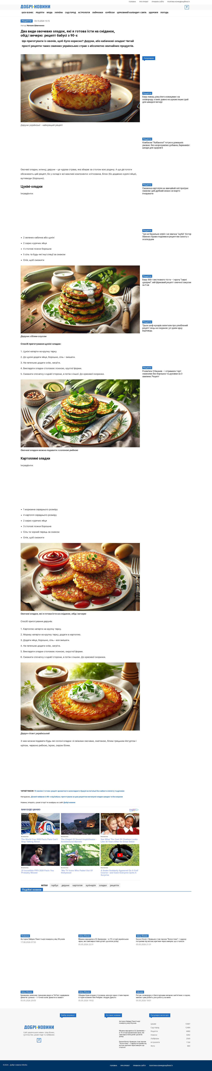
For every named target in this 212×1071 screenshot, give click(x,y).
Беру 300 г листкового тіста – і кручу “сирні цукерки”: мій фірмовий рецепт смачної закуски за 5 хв (166, 282)
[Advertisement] (80, 148)
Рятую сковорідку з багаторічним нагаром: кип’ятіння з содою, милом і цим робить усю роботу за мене (163, 996)
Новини (25, 935)
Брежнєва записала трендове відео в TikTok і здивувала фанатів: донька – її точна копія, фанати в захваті (45, 996)
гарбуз (54, 885)
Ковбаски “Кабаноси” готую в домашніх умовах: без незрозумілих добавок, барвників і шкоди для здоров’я (166, 145)
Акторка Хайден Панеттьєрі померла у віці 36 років (43, 939)
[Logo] (39, 1027)
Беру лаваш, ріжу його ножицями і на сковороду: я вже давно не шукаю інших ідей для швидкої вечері (165, 99)
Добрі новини (69, 802)
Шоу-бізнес (84, 935)
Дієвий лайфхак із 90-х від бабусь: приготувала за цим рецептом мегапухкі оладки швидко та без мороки (77, 797)
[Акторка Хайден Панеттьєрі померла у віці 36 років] (48, 914)
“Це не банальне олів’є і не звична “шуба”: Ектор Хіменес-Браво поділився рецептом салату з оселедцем (166, 237)
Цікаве (140, 992)
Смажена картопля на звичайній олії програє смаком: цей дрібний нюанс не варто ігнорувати (165, 191)
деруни (65, 885)
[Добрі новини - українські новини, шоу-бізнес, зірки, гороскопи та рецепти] (35, 6)
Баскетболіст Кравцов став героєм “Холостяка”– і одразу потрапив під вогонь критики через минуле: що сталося (161, 940)
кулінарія (91, 885)
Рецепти (27, 21)
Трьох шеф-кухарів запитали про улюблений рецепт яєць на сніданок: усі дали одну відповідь (165, 328)
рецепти (114, 885)
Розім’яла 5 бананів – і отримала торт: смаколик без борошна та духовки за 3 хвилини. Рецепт (162, 374)
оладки (103, 885)
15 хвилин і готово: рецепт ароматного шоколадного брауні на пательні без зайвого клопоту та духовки (79, 791)
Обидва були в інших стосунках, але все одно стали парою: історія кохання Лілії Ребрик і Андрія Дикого (103, 996)
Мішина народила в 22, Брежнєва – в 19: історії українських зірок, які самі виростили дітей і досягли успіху (103, 940)
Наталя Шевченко (35, 25)
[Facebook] (187, 7)
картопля (77, 885)
